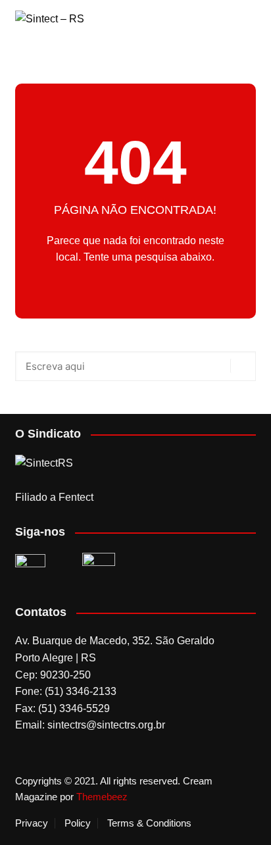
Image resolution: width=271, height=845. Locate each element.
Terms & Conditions (149, 823)
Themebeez (102, 796)
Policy (77, 823)
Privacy (31, 823)
